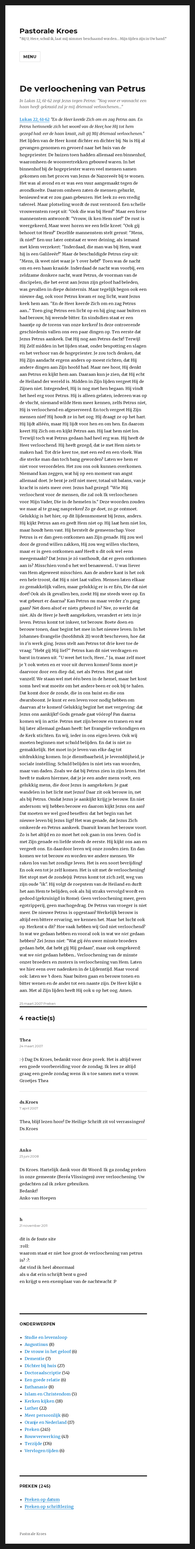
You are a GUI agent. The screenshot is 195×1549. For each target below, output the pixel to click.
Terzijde (33, 1443)
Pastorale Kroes (48, 31)
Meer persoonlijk (43, 1415)
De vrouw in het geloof (48, 1351)
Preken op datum (42, 1499)
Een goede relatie (42, 1379)
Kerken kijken (39, 1401)
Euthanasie (36, 1386)
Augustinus (36, 1344)
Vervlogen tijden (41, 1450)
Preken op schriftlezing (49, 1506)
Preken (49, 1003)
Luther (31, 1408)
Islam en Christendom (48, 1394)
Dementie (34, 1358)
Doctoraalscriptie (43, 1372)
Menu (30, 56)
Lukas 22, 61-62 (35, 119)
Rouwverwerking (42, 1436)
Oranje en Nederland (46, 1422)
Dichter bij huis (40, 1365)
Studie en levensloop (46, 1337)
